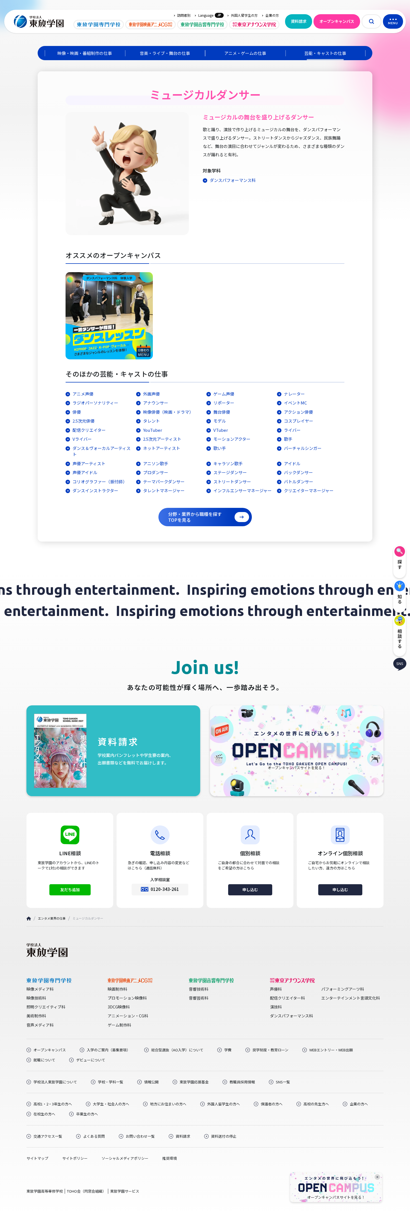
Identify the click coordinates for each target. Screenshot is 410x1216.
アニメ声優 (83, 394)
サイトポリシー (75, 1158)
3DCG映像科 (119, 1007)
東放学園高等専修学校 (44, 1191)
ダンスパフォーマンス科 (233, 180)
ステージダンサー (230, 472)
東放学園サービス (124, 1191)
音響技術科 (198, 989)
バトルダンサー (298, 481)
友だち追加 (70, 889)
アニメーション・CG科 (128, 1015)
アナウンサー (155, 403)
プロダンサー (155, 472)
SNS (399, 663)
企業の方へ (359, 1104)
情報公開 (151, 1082)
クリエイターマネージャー (309, 490)
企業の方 (272, 15)
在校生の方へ (44, 1114)
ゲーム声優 (223, 394)
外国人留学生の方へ (223, 1104)
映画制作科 (117, 989)
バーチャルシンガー (303, 448)
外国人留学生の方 (244, 15)
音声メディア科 (40, 1025)
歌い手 (219, 448)
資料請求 (299, 21)
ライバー (292, 430)
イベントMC (295, 403)
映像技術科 (36, 998)
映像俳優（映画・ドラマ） (168, 412)
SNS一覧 (283, 1082)
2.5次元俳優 (84, 421)
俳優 (77, 412)
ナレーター (294, 394)
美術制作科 (36, 1015)
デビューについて (90, 1060)
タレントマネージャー (164, 490)
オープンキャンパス (336, 21)
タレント (151, 421)
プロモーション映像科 (127, 998)
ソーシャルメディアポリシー (125, 1158)
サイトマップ (37, 1158)
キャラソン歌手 (228, 463)
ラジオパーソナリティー (95, 403)
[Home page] (28, 919)
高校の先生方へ (316, 1104)
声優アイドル (85, 472)
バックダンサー (298, 472)
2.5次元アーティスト (162, 439)
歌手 (288, 439)
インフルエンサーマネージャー (242, 490)
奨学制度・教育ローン (270, 1049)
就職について (44, 1060)
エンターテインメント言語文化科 (350, 998)
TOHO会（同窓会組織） (86, 1191)
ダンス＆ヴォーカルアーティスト (102, 451)
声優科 (276, 989)
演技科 (276, 1007)
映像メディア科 (40, 989)
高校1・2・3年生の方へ (52, 1104)
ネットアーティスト (161, 448)
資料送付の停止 (224, 1136)
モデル (219, 421)
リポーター (223, 403)
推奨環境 (169, 1158)
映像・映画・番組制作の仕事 (84, 53)
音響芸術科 (198, 998)
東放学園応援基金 (194, 1082)
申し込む (250, 889)
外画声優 (151, 394)
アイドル (292, 463)
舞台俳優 (221, 412)
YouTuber (152, 430)
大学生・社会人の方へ (111, 1104)
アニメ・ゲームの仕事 (245, 53)
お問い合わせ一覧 (140, 1136)
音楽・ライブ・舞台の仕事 (165, 53)
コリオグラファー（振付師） (100, 481)
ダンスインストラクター (95, 490)
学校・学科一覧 (110, 1082)
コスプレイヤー (298, 421)
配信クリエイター (89, 430)
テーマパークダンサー (164, 481)
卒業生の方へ (87, 1114)
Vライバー (82, 439)
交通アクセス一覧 (47, 1136)
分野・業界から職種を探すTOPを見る (195, 517)
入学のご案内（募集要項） (108, 1049)
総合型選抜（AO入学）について (177, 1049)
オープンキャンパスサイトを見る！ (336, 1197)
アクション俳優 (298, 412)
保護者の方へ (272, 1104)
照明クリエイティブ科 (45, 1007)
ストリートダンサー (232, 481)
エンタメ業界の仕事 (52, 918)
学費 (227, 1049)
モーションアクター (231, 439)
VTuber (220, 430)
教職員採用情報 (242, 1082)
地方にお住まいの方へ (168, 1104)
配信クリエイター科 (287, 998)
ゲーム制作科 (119, 1025)
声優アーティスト (89, 463)
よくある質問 (94, 1136)
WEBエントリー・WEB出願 (331, 1049)
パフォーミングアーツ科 (342, 989)
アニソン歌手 (155, 463)
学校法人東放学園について (55, 1082)
